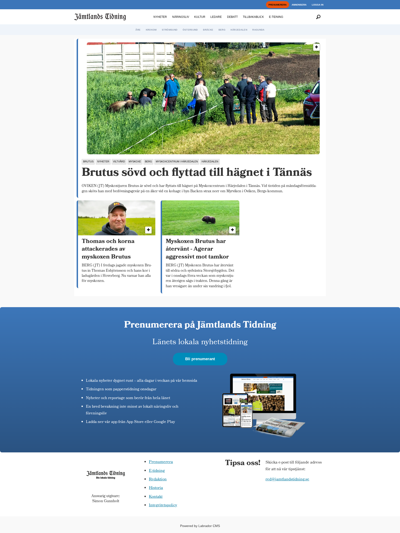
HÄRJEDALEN (239, 29)
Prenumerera (161, 462)
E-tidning (157, 471)
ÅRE (138, 29)
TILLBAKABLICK (253, 17)
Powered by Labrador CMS (200, 526)
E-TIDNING (276, 17)
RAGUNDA (258, 29)
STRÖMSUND (169, 29)
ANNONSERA (299, 4)
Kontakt (155, 497)
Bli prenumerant (200, 359)
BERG (222, 29)
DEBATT (232, 17)
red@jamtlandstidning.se (287, 479)
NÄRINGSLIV (180, 17)
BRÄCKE (208, 29)
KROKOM (151, 29)
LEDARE (216, 17)
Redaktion (158, 479)
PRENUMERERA (278, 4)
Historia (156, 488)
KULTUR (199, 17)
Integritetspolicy (163, 505)
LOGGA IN (317, 4)
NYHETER (160, 17)
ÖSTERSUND (190, 29)
